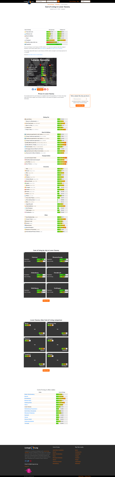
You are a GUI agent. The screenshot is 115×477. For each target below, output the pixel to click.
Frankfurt (77, 457)
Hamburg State (28, 402)
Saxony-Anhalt (28, 419)
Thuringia (27, 423)
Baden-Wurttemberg (29, 394)
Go (58, 1)
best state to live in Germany (56, 48)
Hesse (26, 404)
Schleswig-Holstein (29, 421)
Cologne (77, 456)
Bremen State (28, 400)
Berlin (76, 450)
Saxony (26, 417)
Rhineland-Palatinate (30, 413)
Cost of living (72, 1)
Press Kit (27, 466)
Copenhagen (78, 461)
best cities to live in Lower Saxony (35, 54)
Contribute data (80, 105)
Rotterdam (77, 463)
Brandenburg (28, 398)
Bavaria (26, 396)
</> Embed (40, 89)
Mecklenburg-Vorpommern (31, 409)
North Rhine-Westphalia (30, 411)
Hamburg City (78, 452)
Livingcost (63, 9)
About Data (80, 476)
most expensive (43, 48)
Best (78, 1)
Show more (46, 300)
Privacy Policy (88, 476)
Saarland (27, 415)
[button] (33, 89)
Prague (76, 459)
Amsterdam (77, 454)
